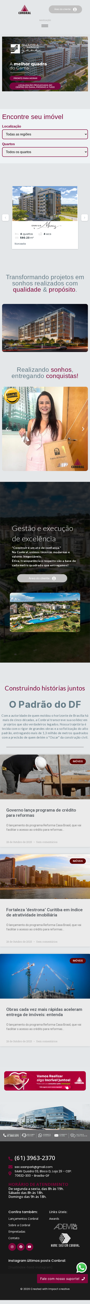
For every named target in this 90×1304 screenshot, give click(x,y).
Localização (11, 126)
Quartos (8, 144)
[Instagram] (12, 1243)
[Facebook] (20, 1243)
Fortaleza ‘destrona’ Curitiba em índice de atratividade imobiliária (44, 908)
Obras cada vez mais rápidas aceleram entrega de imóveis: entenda (44, 1008)
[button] (6, 425)
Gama (19, 240)
